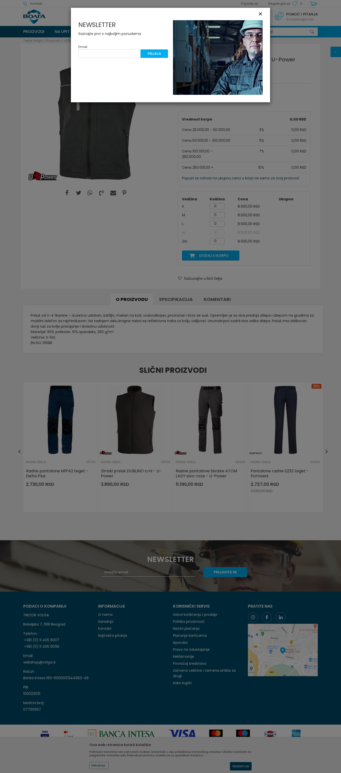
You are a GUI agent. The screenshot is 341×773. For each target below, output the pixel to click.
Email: (83, 47)
